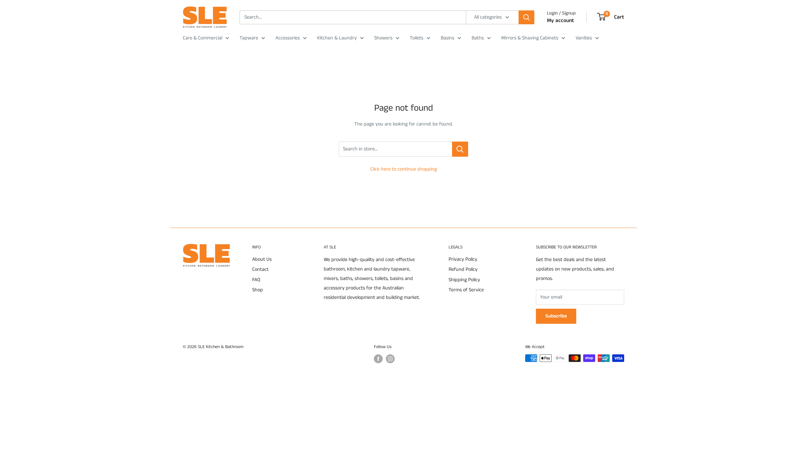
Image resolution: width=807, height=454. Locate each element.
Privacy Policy (463, 259)
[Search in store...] (460, 149)
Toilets (416, 38)
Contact (260, 269)
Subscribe (556, 316)
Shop (257, 290)
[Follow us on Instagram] (390, 358)
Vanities (584, 38)
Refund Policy (463, 269)
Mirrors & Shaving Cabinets (529, 38)
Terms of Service (466, 290)
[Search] (526, 17)
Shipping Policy (464, 279)
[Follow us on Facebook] (378, 358)
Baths (478, 38)
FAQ (256, 279)
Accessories (288, 38)
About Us (262, 259)
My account (560, 20)
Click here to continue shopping (403, 169)
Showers (383, 38)
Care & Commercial (202, 38)
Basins (447, 38)
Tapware (249, 38)
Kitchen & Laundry (337, 38)
